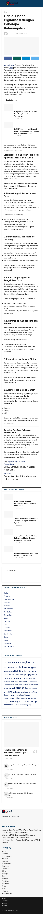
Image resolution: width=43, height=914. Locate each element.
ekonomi (8, 678)
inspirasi (12, 684)
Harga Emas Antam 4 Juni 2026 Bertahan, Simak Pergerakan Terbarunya (25, 114)
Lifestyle (8, 692)
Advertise (5, 901)
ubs (14, 705)
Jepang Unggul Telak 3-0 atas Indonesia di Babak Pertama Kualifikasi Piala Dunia (25, 538)
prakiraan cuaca (20, 698)
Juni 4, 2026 (18, 118)
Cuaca (11, 675)
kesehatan (9, 688)
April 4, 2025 (23, 33)
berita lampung (23, 667)
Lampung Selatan (31, 688)
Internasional (8, 609)
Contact (4, 906)
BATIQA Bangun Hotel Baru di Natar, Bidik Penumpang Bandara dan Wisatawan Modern (26, 131)
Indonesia (7, 684)
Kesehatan (8, 612)
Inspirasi (7, 602)
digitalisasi (12, 462)
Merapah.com (9, 65)
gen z (18, 462)
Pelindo (28, 695)
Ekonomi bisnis (20, 678)
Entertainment (9, 599)
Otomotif (7, 628)
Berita (6, 593)
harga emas (18, 682)
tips (20, 702)
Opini (5, 624)
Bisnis (12, 671)
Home (5, 12)
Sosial (6, 637)
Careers (4, 903)
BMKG (17, 671)
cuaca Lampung (21, 674)
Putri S (12, 33)
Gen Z (11, 68)
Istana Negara (18, 684)
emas (29, 678)
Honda (25, 682)
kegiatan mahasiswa (30, 684)
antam (6, 663)
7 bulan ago (19, 508)
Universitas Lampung (23, 705)
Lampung (20, 687)
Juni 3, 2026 (18, 136)
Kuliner (6, 618)
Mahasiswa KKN (27, 692)
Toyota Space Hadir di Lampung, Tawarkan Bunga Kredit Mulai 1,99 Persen (26, 521)
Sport (6, 640)
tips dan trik (28, 702)
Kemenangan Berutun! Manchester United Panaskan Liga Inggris (25, 503)
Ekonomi (7, 596)
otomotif (22, 695)
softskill (22, 462)
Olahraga (7, 621)
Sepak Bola (8, 634)
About (4, 898)
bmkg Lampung (28, 671)
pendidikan (9, 698)
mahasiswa (17, 692)
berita (30, 662)
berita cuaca (9, 667)
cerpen (6, 675)
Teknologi (7, 643)
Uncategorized (9, 646)
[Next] (4, 140)
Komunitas (8, 615)
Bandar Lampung (17, 662)
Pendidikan (8, 631)
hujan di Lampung (32, 682)
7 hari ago (18, 525)
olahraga (12, 695)
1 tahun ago (19, 542)
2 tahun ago (19, 558)
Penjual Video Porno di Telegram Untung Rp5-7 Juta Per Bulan (16, 753)
